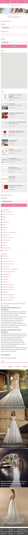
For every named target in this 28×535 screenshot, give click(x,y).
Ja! (1, 529)
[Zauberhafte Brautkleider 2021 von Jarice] (14, 428)
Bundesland (4, 198)
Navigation (3, 1)
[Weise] (24, 366)
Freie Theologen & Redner (8, 271)
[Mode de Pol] (10, 366)
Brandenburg (5, 222)
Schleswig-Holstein (7, 211)
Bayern (4, 217)
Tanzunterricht (6, 266)
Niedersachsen (6, 235)
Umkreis (3, 39)
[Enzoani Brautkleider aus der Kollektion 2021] (14, 507)
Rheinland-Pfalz (6, 240)
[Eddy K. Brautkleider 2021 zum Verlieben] (14, 389)
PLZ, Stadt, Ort (5, 31)
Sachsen (4, 245)
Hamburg (4, 227)
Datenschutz (23, 529)
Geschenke (5, 279)
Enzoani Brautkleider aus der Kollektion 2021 (13, 524)
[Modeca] (17, 366)
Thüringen (5, 250)
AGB (11, 529)
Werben (22, 533)
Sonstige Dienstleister (7, 264)
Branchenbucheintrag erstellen (9, 358)
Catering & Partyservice (8, 287)
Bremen (4, 224)
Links (11, 533)
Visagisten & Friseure (7, 300)
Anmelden (10, 1)
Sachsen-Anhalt (6, 248)
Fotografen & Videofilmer (8, 297)
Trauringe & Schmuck (7, 261)
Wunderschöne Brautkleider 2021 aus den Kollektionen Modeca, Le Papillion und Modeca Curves (14, 483)
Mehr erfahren (12, 100)
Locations (4, 282)
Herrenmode (5, 258)
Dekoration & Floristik (8, 289)
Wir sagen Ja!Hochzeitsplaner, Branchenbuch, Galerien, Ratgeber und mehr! (14, 5)
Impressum (3, 533)
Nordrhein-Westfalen (7, 237)
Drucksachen (5, 276)
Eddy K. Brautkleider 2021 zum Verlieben (13, 407)
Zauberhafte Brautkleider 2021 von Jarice (13, 446)
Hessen (4, 229)
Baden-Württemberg (7, 214)
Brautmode (5, 256)
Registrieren (17, 1)
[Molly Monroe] (3, 366)
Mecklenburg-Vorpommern (9, 232)
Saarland (4, 242)
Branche (3, 24)
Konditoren (5, 292)
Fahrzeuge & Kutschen (8, 284)
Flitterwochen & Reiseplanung (10, 269)
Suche (2, 361)
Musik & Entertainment (8, 294)
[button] (16, 67)
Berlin (3, 219)
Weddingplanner (6, 274)
